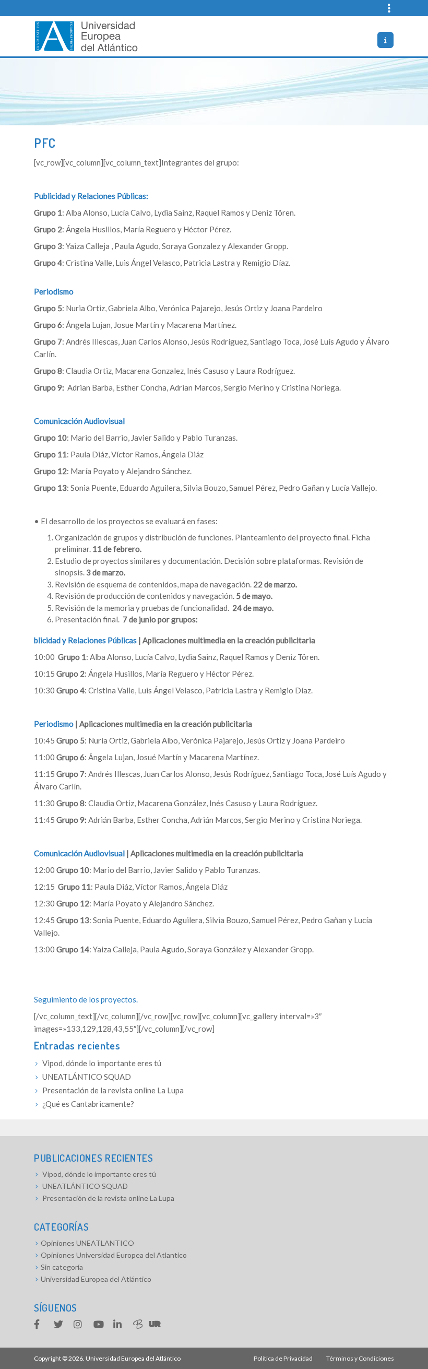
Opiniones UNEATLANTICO (87, 1242)
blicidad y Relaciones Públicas (85, 640)
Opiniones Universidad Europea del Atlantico (114, 1254)
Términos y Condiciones (360, 1358)
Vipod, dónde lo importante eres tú (101, 1063)
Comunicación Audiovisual (79, 421)
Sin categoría (62, 1266)
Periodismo (54, 291)
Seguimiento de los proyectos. (86, 999)
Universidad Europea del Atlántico (96, 1278)
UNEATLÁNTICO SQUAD (86, 1076)
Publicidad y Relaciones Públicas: (91, 195)
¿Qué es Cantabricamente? (88, 1103)
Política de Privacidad (283, 1358)
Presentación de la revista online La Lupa (113, 1090)
